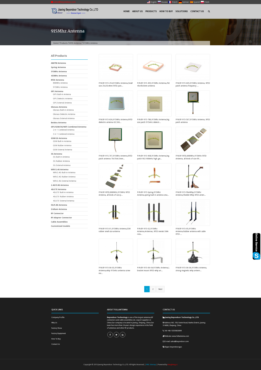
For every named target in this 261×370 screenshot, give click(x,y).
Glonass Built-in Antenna (63, 110)
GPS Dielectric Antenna (62, 98)
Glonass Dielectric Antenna (64, 114)
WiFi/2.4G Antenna (59, 169)
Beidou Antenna (58, 123)
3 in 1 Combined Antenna (63, 134)
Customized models (60, 226)
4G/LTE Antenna (58, 189)
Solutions (181, 11)
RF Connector (57, 213)
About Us (137, 11)
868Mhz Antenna (60, 83)
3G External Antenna (61, 165)
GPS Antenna (57, 91)
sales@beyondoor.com (64, 2)
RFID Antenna (75, 43)
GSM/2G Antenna (59, 138)
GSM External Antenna (62, 150)
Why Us (54, 323)
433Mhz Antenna (59, 76)
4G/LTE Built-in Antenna (63, 192)
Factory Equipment (58, 333)
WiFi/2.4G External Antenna (64, 181)
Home (126, 11)
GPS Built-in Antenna (62, 94)
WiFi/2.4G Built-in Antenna (64, 172)
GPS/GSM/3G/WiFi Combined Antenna (68, 127)
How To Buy (166, 11)
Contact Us (197, 11)
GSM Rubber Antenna (62, 145)
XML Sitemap (151, 364)
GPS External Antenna (62, 103)
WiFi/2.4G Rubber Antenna (64, 177)
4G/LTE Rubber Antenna (63, 196)
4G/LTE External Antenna (63, 201)
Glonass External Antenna (63, 118)
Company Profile (57, 317)
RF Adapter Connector (61, 218)
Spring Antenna (58, 67)
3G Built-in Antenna (61, 157)
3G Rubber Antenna (61, 161)
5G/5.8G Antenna (59, 205)
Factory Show (56, 328)
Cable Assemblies (59, 222)
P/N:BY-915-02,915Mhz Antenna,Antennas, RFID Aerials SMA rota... (152, 231)
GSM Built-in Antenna (62, 141)
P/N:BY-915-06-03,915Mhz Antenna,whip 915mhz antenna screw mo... (114, 270)
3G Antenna (56, 154)
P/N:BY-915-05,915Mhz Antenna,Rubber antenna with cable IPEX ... (191, 231)
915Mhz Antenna (60, 87)
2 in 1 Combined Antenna (63, 130)
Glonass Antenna (59, 107)
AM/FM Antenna (58, 63)
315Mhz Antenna (59, 71)
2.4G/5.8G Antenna (60, 185)
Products (151, 11)
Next (160, 289)
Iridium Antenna (59, 209)
